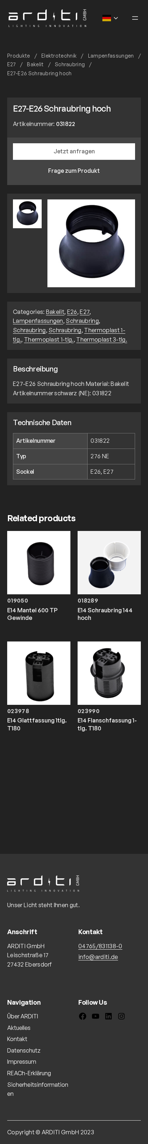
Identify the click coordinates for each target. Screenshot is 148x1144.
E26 (72, 311)
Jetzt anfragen (74, 151)
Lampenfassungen (111, 56)
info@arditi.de (98, 956)
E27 (11, 64)
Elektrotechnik (59, 56)
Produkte (18, 56)
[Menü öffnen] (135, 18)
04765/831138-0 (100, 946)
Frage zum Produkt (74, 170)
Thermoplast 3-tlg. (101, 339)
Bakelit (35, 64)
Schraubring (70, 64)
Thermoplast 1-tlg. (49, 339)
